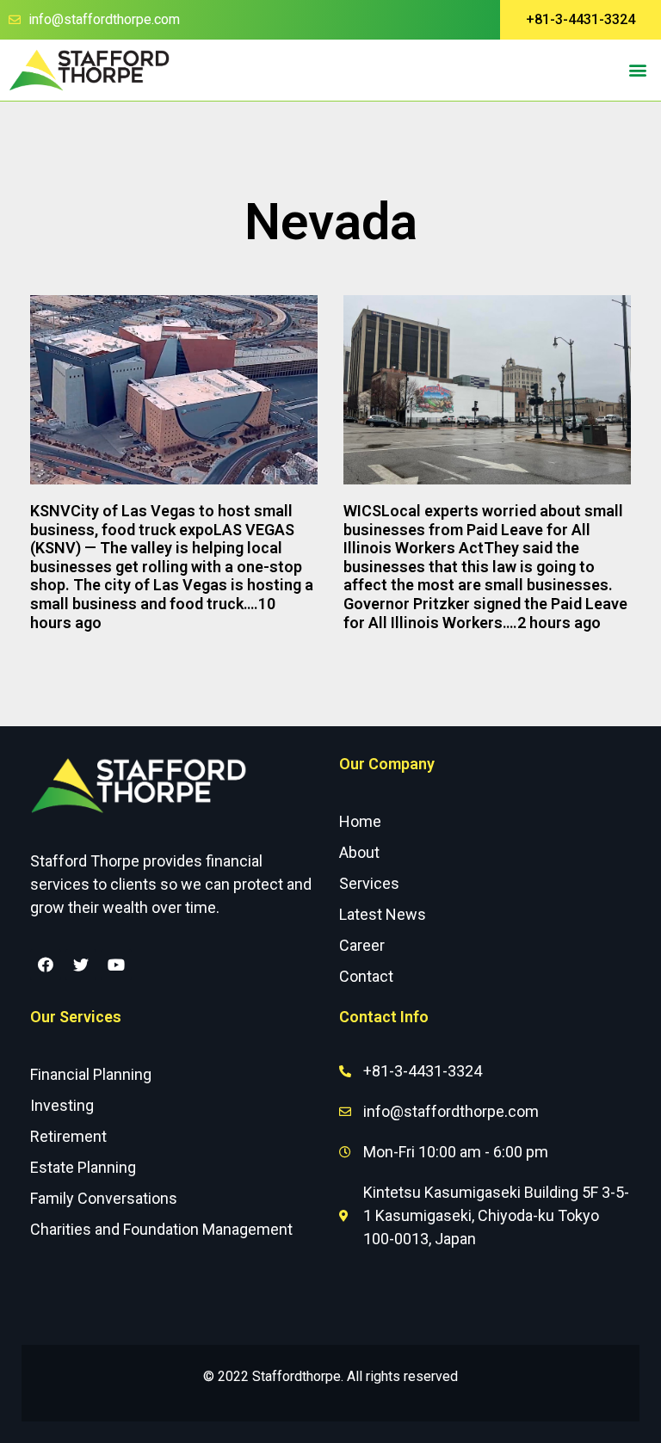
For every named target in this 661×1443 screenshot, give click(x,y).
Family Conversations (103, 1198)
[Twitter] (80, 964)
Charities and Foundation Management (161, 1229)
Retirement (68, 1136)
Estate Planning (83, 1167)
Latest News (382, 914)
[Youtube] (116, 964)
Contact (366, 976)
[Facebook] (45, 964)
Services (369, 883)
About (359, 852)
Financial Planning (90, 1074)
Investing (62, 1105)
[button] (580, 20)
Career (362, 945)
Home (360, 821)
